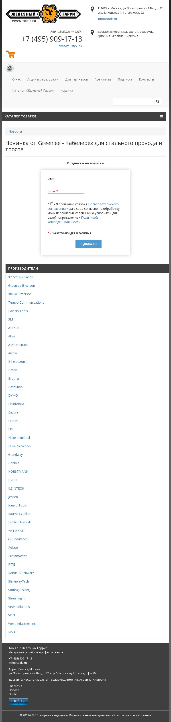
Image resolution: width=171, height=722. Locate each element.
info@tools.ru (107, 19)
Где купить (103, 79)
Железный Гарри (20, 277)
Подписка (125, 79)
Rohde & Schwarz (21, 573)
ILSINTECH (16, 488)
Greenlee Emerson (21, 285)
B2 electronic (17, 361)
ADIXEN (14, 328)
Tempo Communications (26, 302)
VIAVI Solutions (19, 607)
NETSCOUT (16, 530)
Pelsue (13, 547)
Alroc (12, 336)
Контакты (146, 79)
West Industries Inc (22, 623)
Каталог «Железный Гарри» (33, 90)
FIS (10, 429)
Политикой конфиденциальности (73, 219)
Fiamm (13, 421)
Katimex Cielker (19, 514)
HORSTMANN (18, 471)
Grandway (15, 454)
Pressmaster (17, 556)
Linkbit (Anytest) (19, 522)
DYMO (13, 395)
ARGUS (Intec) (18, 345)
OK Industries (18, 539)
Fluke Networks (19, 446)
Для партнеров (76, 79)
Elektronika (16, 404)
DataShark (15, 387)
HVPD (12, 480)
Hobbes (13, 463)
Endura (13, 412)
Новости (15, 131)
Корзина (66, 90)
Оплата (14, 690)
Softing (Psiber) (19, 590)
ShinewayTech (18, 581)
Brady (12, 370)
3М (10, 319)
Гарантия (15, 686)
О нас (16, 79)
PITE (11, 564)
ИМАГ (12, 632)
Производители (23, 268)
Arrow (12, 353)
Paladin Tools (18, 311)
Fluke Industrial (19, 438)
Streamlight (16, 598)
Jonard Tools (17, 505)
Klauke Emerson (20, 294)
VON (11, 615)
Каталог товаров (20, 116)
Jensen (13, 497)
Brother (13, 378)
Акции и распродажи (42, 79)
